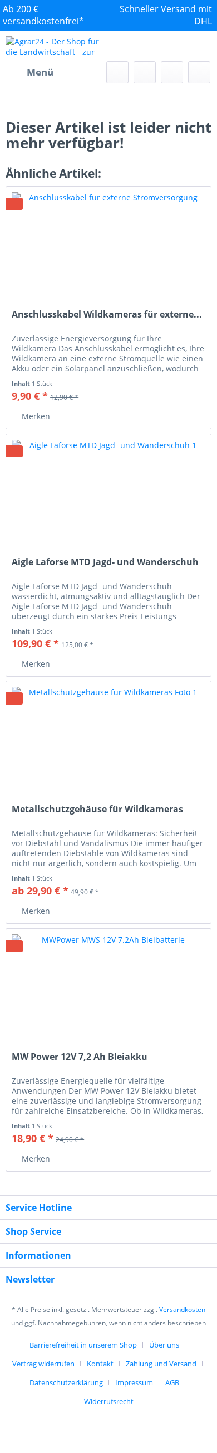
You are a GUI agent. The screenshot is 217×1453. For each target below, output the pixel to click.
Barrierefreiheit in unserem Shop (83, 1345)
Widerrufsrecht (109, 1401)
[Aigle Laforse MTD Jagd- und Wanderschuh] (108, 490)
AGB (172, 1382)
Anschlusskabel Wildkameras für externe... (107, 314)
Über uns (164, 1345)
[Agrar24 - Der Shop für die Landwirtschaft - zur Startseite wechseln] (57, 46)
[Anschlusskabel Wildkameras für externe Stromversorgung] (108, 242)
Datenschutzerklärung (66, 1382)
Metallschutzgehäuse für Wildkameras (97, 809)
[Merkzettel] (145, 72)
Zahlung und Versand (161, 1364)
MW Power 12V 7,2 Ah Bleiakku (79, 1057)
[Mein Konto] (172, 72)
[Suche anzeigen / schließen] (117, 72)
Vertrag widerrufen (43, 1364)
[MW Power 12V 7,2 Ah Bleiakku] (108, 984)
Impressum (134, 1382)
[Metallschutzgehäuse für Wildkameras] (108, 737)
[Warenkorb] (199, 72)
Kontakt (100, 1364)
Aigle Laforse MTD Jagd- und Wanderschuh (105, 562)
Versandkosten (182, 1309)
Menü (40, 72)
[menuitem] (29, 72)
